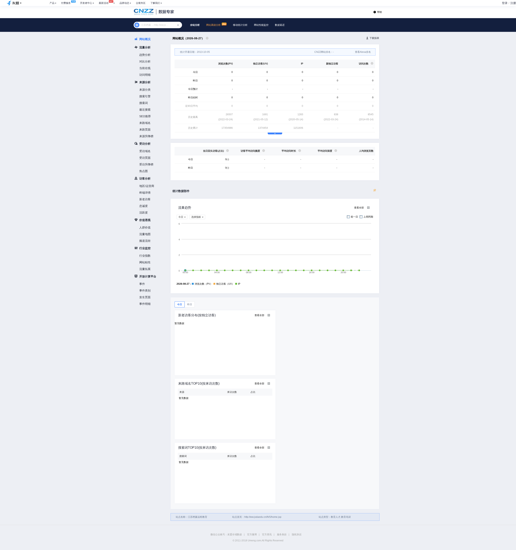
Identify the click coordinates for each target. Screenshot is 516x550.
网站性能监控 (261, 25)
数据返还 (280, 25)
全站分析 (195, 25)
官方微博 (252, 534)
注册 (513, 3)
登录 (505, 3)
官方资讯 (267, 534)
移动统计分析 (240, 25)
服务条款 (282, 534)
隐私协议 (297, 534)
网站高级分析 (213, 25)
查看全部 (359, 207)
